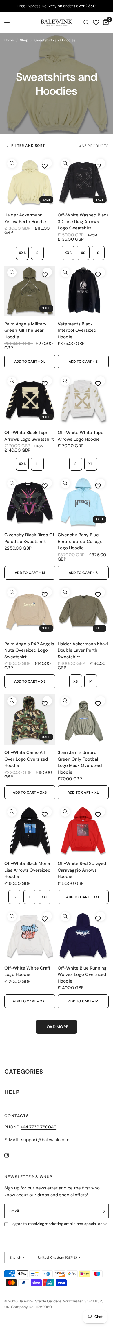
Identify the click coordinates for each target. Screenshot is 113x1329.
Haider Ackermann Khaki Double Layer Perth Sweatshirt (83, 650)
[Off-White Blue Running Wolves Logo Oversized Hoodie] (83, 935)
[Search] (86, 22)
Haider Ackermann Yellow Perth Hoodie (25, 218)
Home (9, 40)
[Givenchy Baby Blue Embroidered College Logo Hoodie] (83, 502)
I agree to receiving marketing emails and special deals (58, 1223)
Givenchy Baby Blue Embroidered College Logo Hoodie (80, 541)
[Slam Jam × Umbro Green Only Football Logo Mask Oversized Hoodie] (83, 719)
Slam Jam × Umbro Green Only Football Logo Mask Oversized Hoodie (80, 762)
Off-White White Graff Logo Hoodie (27, 971)
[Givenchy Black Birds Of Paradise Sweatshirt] (29, 502)
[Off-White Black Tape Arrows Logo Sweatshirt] (29, 399)
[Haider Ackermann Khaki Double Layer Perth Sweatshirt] (83, 610)
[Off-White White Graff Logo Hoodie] (29, 935)
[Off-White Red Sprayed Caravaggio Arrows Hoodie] (83, 830)
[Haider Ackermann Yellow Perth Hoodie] (29, 182)
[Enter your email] (103, 1211)
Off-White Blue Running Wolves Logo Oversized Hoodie (82, 974)
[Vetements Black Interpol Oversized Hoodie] (83, 291)
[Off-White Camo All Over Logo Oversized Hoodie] (29, 719)
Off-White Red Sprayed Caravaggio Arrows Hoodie (82, 870)
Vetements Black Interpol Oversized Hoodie (77, 330)
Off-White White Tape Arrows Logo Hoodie (80, 436)
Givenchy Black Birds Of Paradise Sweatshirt (29, 538)
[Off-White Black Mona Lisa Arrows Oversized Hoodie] (29, 830)
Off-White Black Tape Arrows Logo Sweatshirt (29, 436)
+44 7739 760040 (39, 1127)
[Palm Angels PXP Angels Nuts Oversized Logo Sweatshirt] (29, 610)
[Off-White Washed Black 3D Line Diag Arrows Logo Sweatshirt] (83, 182)
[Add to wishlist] (44, 166)
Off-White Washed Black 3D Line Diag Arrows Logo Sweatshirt (83, 221)
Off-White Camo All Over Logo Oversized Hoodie (26, 759)
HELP (12, 1092)
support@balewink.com (45, 1140)
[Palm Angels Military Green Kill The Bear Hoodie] (29, 291)
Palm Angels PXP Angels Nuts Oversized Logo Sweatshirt (29, 650)
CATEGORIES (23, 1071)
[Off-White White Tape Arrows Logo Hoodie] (83, 399)
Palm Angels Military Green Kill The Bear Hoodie (25, 330)
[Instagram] (10, 1155)
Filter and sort (28, 145)
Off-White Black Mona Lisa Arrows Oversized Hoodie (27, 870)
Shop (24, 40)
